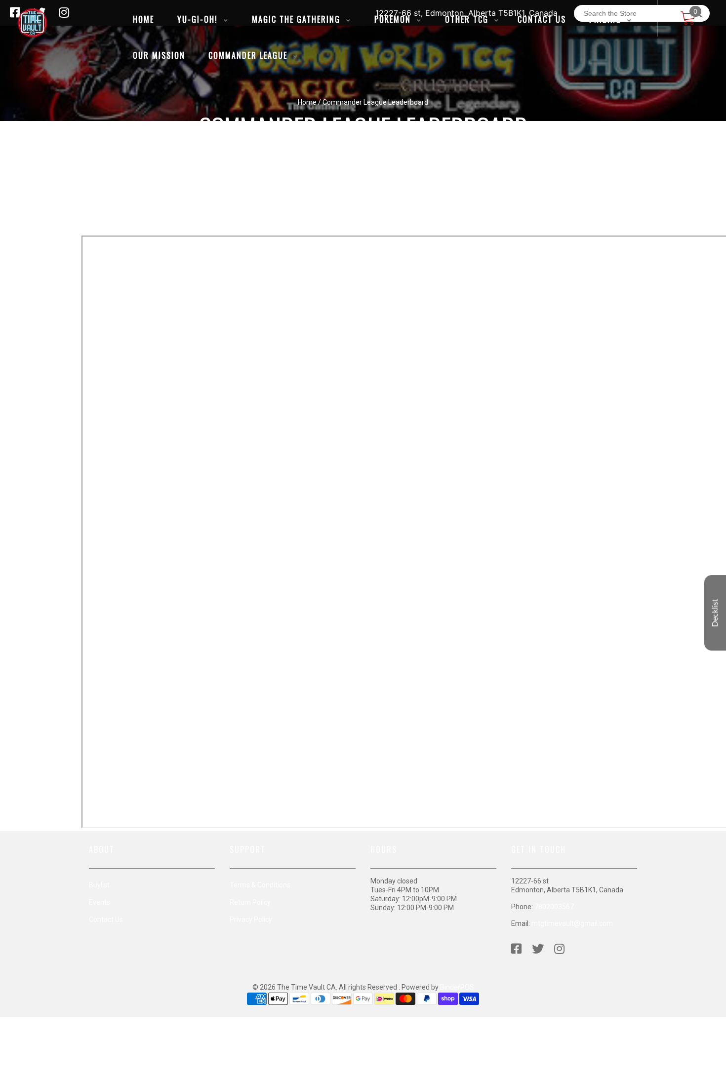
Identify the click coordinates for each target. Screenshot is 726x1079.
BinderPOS (457, 987)
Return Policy (250, 902)
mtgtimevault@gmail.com (572, 923)
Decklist (715, 613)
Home (307, 102)
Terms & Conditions (260, 885)
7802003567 (554, 907)
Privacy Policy (251, 919)
